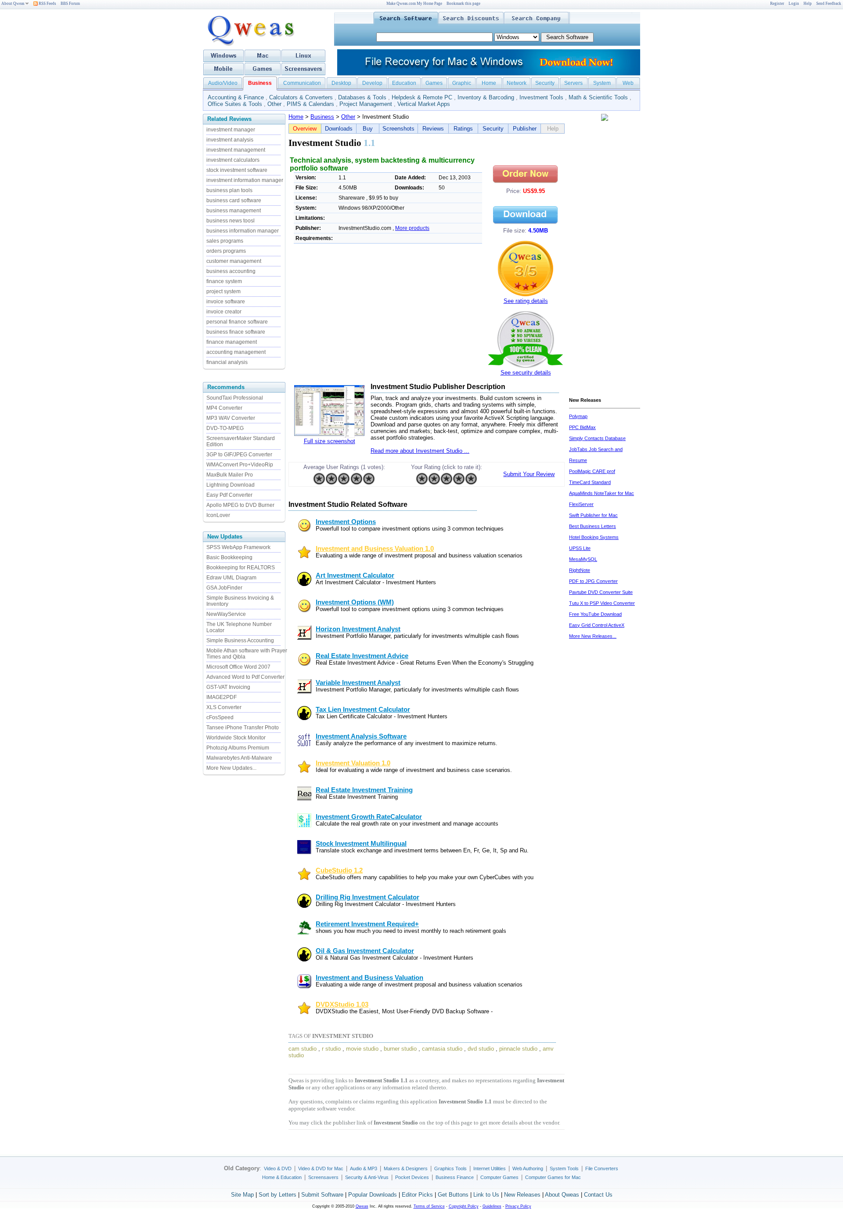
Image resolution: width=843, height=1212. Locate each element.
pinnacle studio (518, 1048)
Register (777, 3)
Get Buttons (453, 1194)
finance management (231, 342)
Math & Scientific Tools (598, 97)
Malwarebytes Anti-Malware (239, 758)
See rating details (526, 301)
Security (545, 83)
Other (274, 104)
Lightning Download (230, 485)
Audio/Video (223, 83)
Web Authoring (527, 1168)
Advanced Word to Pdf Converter (245, 677)
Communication (302, 83)
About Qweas (13, 3)
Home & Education (282, 1177)
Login (794, 3)
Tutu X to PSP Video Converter (602, 603)
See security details (526, 372)
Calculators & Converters (301, 97)
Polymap (578, 416)
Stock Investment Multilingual (361, 843)
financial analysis (227, 362)
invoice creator (223, 312)
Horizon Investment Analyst (358, 629)
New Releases (522, 1194)
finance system (224, 281)
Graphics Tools (450, 1168)
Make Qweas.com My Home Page (414, 3)
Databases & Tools (362, 97)
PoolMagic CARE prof (592, 471)
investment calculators (232, 160)
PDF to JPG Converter (593, 581)
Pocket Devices (412, 1177)
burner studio (400, 1048)
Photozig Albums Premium (237, 748)
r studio (331, 1048)
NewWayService (226, 614)
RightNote (579, 570)
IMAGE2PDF (221, 697)
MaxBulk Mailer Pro (229, 475)
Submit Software (322, 1194)
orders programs (226, 251)
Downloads (339, 128)
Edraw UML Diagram (231, 578)
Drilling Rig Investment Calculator (367, 897)
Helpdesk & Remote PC (422, 97)
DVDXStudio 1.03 (342, 1004)
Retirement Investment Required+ (367, 924)
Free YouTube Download (595, 614)
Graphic (461, 83)
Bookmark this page (463, 3)
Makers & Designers (406, 1168)
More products (412, 228)
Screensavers (323, 1177)
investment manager (230, 130)
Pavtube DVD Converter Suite (601, 592)
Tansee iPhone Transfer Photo (242, 727)
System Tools (564, 1168)
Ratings (463, 128)
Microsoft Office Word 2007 (238, 667)
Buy (368, 128)
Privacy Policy (518, 1206)
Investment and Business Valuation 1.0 (375, 548)
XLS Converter (223, 707)
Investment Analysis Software (361, 736)
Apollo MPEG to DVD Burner (240, 505)
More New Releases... (592, 636)
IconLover (218, 515)
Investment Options (346, 521)
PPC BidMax (582, 427)
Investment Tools (541, 97)
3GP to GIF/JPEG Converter (239, 454)
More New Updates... (231, 768)
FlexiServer (581, 504)
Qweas (362, 1206)
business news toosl (230, 221)
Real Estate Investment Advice (362, 655)
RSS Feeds (47, 3)
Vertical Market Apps (423, 104)
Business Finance (455, 1177)
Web (628, 83)
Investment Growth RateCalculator (369, 816)
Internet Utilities (489, 1168)
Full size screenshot (329, 441)
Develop (372, 83)
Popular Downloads (372, 1194)
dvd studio (481, 1048)
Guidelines (492, 1206)
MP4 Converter (224, 408)
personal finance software (237, 322)
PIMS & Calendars (310, 104)
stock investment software (236, 170)
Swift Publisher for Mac (593, 515)
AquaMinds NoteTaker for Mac (601, 493)
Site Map (242, 1194)
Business (322, 116)
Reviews (433, 128)
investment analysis (229, 140)
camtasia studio (442, 1048)
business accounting (231, 271)
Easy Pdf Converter (229, 495)
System (602, 83)
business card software (233, 200)
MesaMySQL (583, 559)
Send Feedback (828, 3)
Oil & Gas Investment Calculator (365, 950)
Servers (573, 83)
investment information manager (244, 180)
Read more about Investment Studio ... (420, 451)
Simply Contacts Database (597, 438)
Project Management (365, 104)
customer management (233, 261)
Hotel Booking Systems (594, 537)
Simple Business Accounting (240, 640)
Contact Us (598, 1194)
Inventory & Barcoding (486, 97)
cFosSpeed (220, 717)
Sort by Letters (277, 1194)
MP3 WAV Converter (230, 418)
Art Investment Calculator (355, 575)
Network (516, 83)
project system (223, 291)
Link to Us (486, 1194)
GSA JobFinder (224, 588)
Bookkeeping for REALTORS (240, 567)
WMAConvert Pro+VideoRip (239, 465)
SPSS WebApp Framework (238, 547)
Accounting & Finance (236, 97)
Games (434, 83)
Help (807, 3)
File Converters (601, 1168)
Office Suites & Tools (235, 104)
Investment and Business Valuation (369, 977)
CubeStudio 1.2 (339, 870)
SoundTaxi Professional (234, 398)
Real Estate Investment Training (364, 789)
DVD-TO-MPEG (225, 428)
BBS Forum (70, 3)
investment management (235, 150)
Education (404, 83)
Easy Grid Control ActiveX (596, 625)
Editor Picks (417, 1194)
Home (489, 83)
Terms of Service (429, 1206)
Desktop (341, 83)
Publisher (525, 128)
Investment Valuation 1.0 (353, 763)
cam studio (302, 1048)
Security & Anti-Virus (367, 1177)
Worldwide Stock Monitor (236, 738)
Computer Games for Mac (553, 1177)
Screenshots (398, 128)
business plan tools (229, 190)
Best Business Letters (592, 526)
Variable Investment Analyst (358, 682)
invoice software (225, 301)
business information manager (242, 231)
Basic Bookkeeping (229, 557)
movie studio (362, 1048)
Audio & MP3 (363, 1168)
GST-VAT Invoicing (228, 687)
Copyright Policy (464, 1206)
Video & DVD (278, 1168)
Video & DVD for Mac (320, 1168)
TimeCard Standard (590, 482)
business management (233, 210)
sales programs (224, 241)
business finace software (235, 332)
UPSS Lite (580, 548)
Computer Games (499, 1177)
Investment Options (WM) (355, 602)
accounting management (236, 352)
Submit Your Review (529, 474)
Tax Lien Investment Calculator (363, 709)
